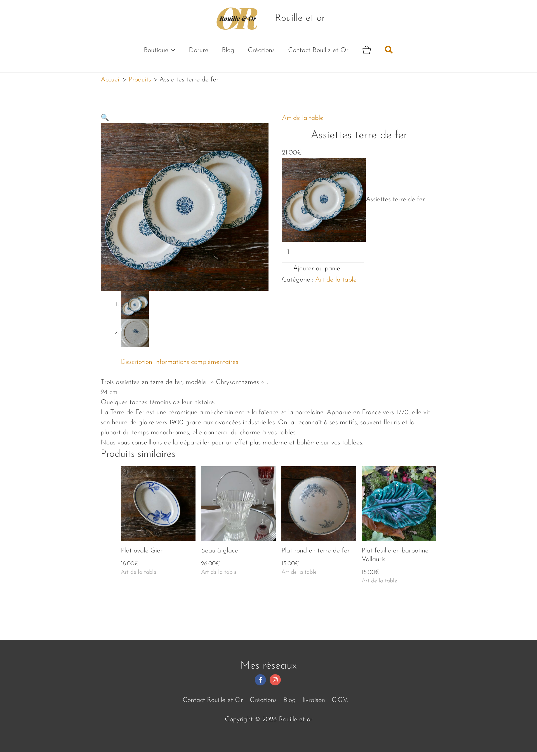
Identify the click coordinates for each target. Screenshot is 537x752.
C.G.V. (340, 700)
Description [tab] (136, 362)
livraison (314, 700)
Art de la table (302, 118)
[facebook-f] (261, 679)
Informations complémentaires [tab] (196, 362)
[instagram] (276, 679)
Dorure (198, 50)
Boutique (156, 50)
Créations (261, 50)
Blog (228, 50)
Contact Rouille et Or (318, 50)
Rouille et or (300, 18)
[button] (171, 50)
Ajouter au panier (317, 268)
